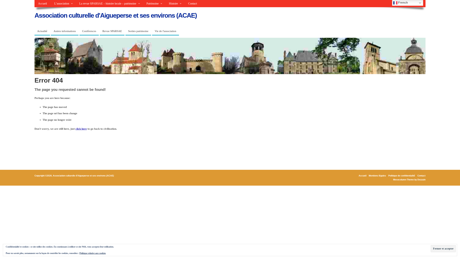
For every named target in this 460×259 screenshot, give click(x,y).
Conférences (89, 31)
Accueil (42, 3)
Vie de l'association (165, 31)
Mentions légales (377, 175)
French (402, 2)
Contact (192, 3)
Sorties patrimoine (138, 31)
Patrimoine (152, 3)
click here (81, 128)
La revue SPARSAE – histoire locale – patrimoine (107, 3)
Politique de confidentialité (401, 175)
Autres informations (65, 31)
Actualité (42, 31)
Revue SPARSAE (112, 31)
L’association (61, 3)
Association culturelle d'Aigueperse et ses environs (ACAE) (115, 15)
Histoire (173, 3)
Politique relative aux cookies (92, 253)
